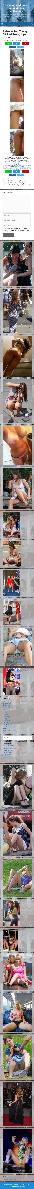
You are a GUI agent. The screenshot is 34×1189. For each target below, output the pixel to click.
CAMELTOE (7, 703)
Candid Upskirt (15, 181)
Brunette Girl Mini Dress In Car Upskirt (16, 183)
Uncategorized (7, 724)
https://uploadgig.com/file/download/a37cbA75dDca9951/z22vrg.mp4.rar (17, 166)
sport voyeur (7, 717)
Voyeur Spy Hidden (9, 730)
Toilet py (5, 722)
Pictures (5, 711)
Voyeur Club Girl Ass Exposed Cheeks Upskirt (18, 185)
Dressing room (8, 707)
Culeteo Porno (7, 750)
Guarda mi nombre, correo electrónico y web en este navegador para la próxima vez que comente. (17, 230)
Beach (5, 701)
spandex (6, 715)
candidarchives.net (9, 1179)
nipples (5, 709)
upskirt (7, 179)
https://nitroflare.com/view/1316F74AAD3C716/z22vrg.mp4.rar (17, 168)
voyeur (5, 728)
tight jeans (6, 720)
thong (5, 718)
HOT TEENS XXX (8, 755)
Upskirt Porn (7, 753)
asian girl (7, 181)
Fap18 (5, 757)
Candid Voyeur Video (9, 748)
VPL (4, 732)
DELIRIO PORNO (8, 746)
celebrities (6, 705)
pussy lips (23, 181)
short (4, 713)
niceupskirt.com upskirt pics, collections (17, 8)
